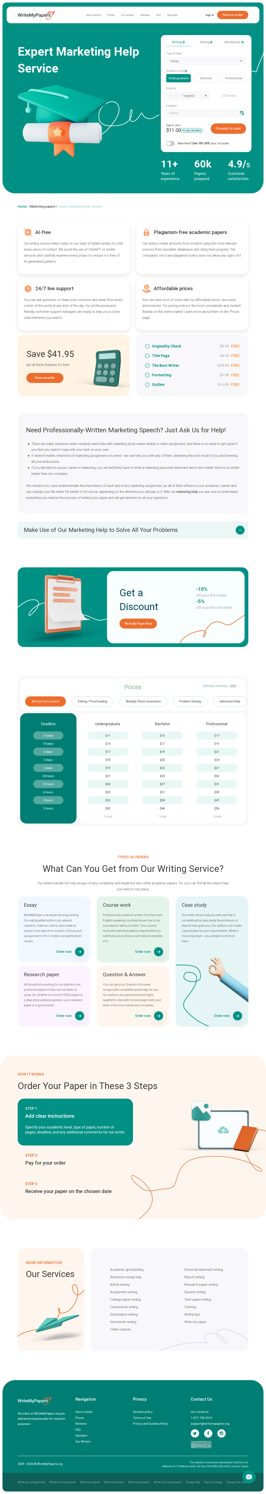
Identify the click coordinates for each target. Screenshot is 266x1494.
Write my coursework (168, 1482)
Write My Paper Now (138, 623)
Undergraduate (179, 78)
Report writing (194, 1277)
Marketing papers (42, 206)
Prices (111, 15)
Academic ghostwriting (126, 1270)
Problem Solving (190, 701)
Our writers (127, 15)
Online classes (120, 1329)
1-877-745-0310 (201, 1418)
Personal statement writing (203, 1270)
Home (22, 206)
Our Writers (83, 1441)
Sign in (209, 15)
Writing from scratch (45, 701)
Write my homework (62, 1482)
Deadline (172, 105)
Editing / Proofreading (92, 701)
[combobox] (206, 61)
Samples (172, 15)
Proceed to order (228, 128)
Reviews (145, 15)
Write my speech (139, 1482)
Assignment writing (123, 1292)
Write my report (90, 1482)
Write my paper (195, 1322)
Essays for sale (236, 1482)
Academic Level (175, 70)
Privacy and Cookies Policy (150, 1423)
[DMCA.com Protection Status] (201, 1444)
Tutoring (190, 1307)
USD (233, 686)
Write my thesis (114, 1482)
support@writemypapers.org (210, 1423)
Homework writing (123, 1322)
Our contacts (200, 1412)
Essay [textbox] (175, 61)
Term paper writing (197, 1299)
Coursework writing (124, 1307)
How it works (93, 15)
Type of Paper (174, 53)
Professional (233, 78)
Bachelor (206, 78)
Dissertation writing (124, 1314)
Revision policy (143, 1412)
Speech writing (195, 1292)
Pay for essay (213, 1482)
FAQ (158, 15)
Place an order (233, 15)
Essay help (193, 1482)
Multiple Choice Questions (143, 701)
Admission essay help (126, 1277)
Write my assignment (31, 1482)
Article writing (119, 1285)
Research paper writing (201, 1285)
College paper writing (125, 1299)
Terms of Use (142, 1418)
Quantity (171, 88)
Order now (64, 952)
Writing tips (192, 1314)
